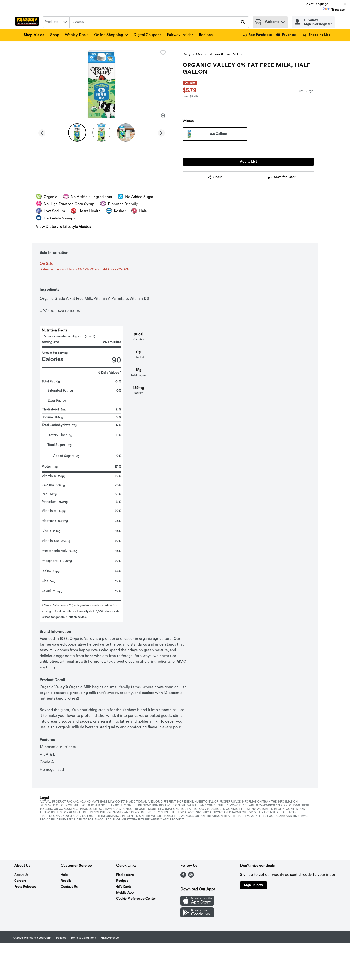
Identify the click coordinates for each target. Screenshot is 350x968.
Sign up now (253, 885)
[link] (257, 35)
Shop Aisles (34, 35)
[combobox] (56, 22)
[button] (283, 21)
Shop (54, 35)
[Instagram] (191, 877)
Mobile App (125, 893)
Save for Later (284, 177)
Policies (61, 938)
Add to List (248, 161)
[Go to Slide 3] (126, 132)
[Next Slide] (161, 132)
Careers (20, 881)
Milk (199, 54)
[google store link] (197, 916)
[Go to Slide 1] (77, 132)
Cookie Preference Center (136, 899)
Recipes (206, 35)
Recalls (66, 881)
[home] (28, 22)
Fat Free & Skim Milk (223, 54)
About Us (21, 875)
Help (64, 875)
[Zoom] (163, 115)
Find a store (125, 875)
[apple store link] (197, 905)
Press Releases (25, 887)
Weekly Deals (76, 35)
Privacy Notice (109, 938)
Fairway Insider (180, 35)
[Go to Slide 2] (101, 132)
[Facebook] (183, 877)
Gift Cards (123, 887)
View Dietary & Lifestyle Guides (63, 227)
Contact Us (69, 887)
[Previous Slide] (42, 132)
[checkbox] (163, 52)
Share (217, 177)
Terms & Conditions (83, 938)
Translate (338, 10)
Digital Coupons (147, 35)
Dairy (186, 54)
